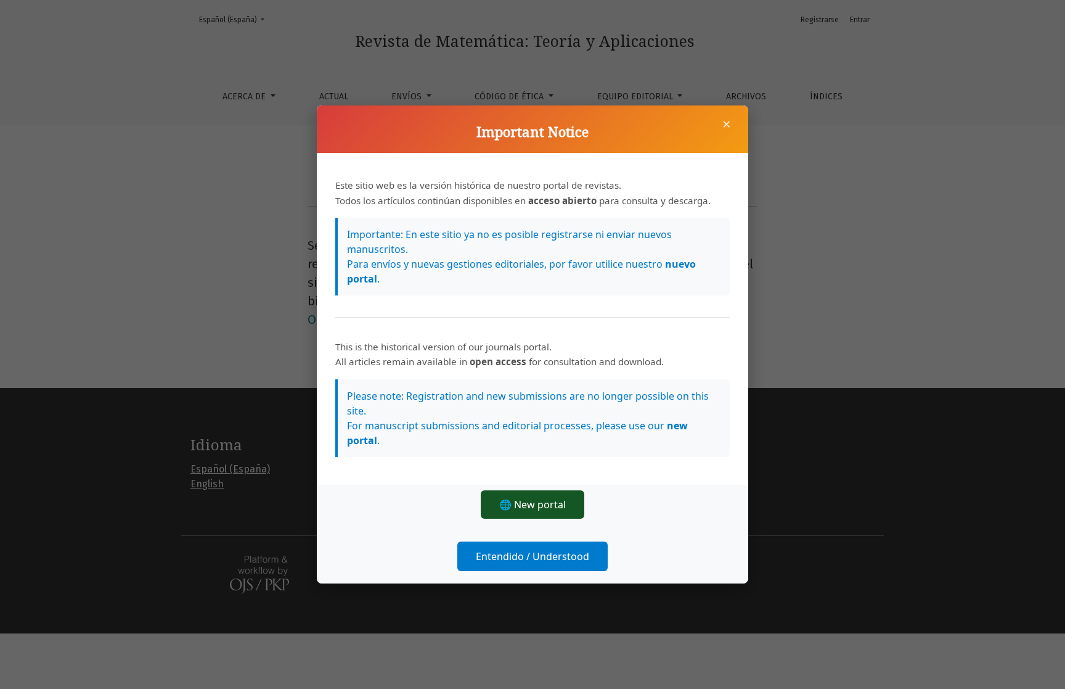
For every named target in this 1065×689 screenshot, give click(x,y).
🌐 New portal (532, 504)
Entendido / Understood (532, 556)
